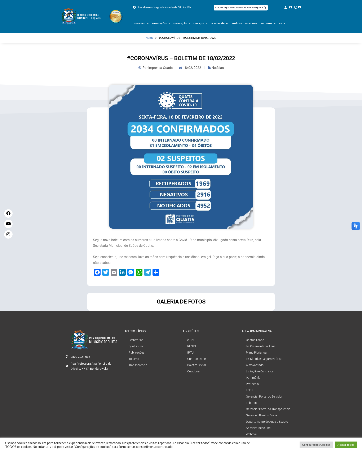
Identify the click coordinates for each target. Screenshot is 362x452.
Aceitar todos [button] (345, 444)
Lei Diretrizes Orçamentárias (264, 358)
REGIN (191, 346)
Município (139, 23)
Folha (249, 390)
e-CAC (191, 340)
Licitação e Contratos (260, 371)
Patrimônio (253, 377)
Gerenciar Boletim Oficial (262, 415)
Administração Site (258, 428)
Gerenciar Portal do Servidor (264, 396)
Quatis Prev (136, 346)
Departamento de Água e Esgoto (267, 421)
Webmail (251, 434)
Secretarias (136, 340)
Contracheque (196, 358)
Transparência (219, 23)
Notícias (237, 23)
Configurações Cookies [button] (316, 444)
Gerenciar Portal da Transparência (268, 409)
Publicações (159, 23)
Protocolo (252, 384)
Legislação (180, 23)
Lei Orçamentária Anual (261, 346)
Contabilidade (255, 340)
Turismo (134, 358)
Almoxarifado (255, 365)
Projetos (266, 23)
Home (149, 38)
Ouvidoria (251, 23)
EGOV (282, 23)
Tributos (251, 402)
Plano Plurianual (256, 352)
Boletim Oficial (196, 365)
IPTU (190, 352)
